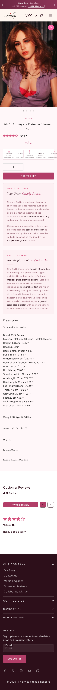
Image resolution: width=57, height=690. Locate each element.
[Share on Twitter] (17, 428)
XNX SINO (28, 118)
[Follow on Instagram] (21, 670)
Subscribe (15, 658)
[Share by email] (26, 428)
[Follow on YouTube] (29, 670)
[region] (28, 64)
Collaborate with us (16, 591)
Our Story (10, 570)
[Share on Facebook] (13, 428)
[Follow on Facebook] (4, 670)
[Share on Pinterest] (21, 428)
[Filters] (43, 504)
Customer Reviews (15, 586)
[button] (10, 135)
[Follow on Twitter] (13, 670)
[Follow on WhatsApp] (37, 670)
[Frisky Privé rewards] (29, 15)
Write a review (20, 504)
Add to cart (28, 176)
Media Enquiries (13, 580)
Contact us (10, 575)
